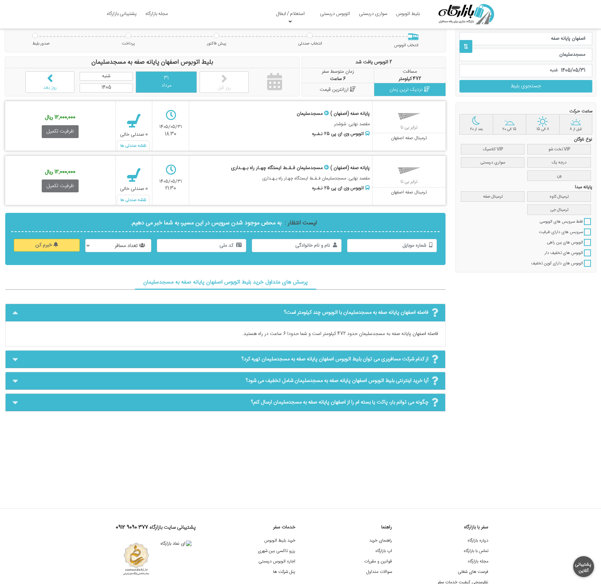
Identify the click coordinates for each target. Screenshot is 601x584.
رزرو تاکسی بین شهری (276, 551)
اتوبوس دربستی (335, 14)
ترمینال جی (559, 209)
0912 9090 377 (132, 528)
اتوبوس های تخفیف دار (564, 252)
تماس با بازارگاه (476, 551)
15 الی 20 (509, 129)
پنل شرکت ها (284, 572)
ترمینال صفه (493, 196)
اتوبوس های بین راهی (565, 242)
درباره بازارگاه (477, 540)
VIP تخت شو (559, 149)
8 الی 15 (542, 129)
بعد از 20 (476, 129)
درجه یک (559, 162)
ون (559, 175)
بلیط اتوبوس (408, 14)
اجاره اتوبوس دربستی (276, 561)
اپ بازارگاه (383, 551)
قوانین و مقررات (378, 561)
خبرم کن (44, 245)
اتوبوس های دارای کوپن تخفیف (557, 263)
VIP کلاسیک (493, 149)
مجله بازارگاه (156, 14)
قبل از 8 (576, 129)
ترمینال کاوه (559, 196)
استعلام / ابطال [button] (290, 14)
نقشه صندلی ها (133, 145)
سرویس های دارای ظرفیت (561, 232)
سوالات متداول (379, 572)
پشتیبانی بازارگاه (122, 14)
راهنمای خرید (380, 540)
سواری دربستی (373, 14)
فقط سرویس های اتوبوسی (561, 221)
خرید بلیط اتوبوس (279, 540)
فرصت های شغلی (473, 572)
